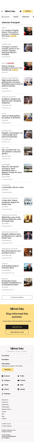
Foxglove (7, 438)
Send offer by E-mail (17, 332)
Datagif (8, 435)
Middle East (25, 16)
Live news (6, 17)
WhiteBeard (12, 436)
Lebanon (15, 16)
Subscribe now (17, 327)
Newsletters (5, 359)
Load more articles (17, 297)
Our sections (5, 355)
